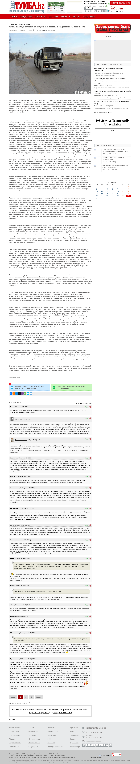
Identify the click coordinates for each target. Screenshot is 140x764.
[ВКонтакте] (11, 393)
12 (107, 191)
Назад (13, 697)
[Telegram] (31, 393)
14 (118, 191)
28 (118, 196)
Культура (74, 727)
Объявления (14, 746)
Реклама (31, 727)
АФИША (63, 17)
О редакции (33, 731)
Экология (51, 743)
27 (112, 196)
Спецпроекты (14, 735)
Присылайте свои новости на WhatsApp (71, 387)
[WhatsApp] (25, 393)
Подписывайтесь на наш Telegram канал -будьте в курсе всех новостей (30, 387)
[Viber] (22, 393)
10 (97, 191)
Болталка (32, 735)
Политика (52, 727)
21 (118, 193)
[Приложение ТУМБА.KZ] (108, 12)
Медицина (52, 735)
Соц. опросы (33, 746)
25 (102, 196)
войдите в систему (62, 712)
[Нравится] (87, 407)
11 (102, 191)
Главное (12, 24)
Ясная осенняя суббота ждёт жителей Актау (113, 159)
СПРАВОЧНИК (41, 17)
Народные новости (55, 746)
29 (123, 196)
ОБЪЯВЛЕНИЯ (75, 17)
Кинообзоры (75, 746)
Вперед (38, 697)
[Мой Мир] (16, 393)
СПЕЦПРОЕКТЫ (26, 17)
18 (102, 193)
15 (123, 191)
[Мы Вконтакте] (85, 10)
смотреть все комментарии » (103, 112)
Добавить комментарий (84, 403)
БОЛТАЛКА (53, 17)
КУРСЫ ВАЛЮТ (89, 17)
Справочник (14, 731)
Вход (112, 11)
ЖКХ (49, 739)
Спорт (72, 731)
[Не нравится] (91, 407)
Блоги (72, 739)
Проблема (74, 743)
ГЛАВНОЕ (14, 17)
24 (97, 196)
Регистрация (119, 11)
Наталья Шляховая (48, 30)
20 (112, 193)
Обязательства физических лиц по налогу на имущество (115, 167)
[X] (19, 393)
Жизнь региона (23, 24)
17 (97, 193)
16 (128, 191)
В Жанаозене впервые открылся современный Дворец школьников (115, 151)
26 (107, 196)
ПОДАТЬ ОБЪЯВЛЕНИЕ (120, 3)
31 (97, 198)
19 (107, 193)
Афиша (12, 739)
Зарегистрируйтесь (39, 712)
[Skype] (28, 393)
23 (128, 193)
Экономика (74, 735)
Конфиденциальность (96, 757)
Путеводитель (34, 739)
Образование (53, 731)
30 (128, 196)
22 (123, 193)
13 (112, 191)
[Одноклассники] (14, 393)
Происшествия (34, 743)
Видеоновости (15, 743)
